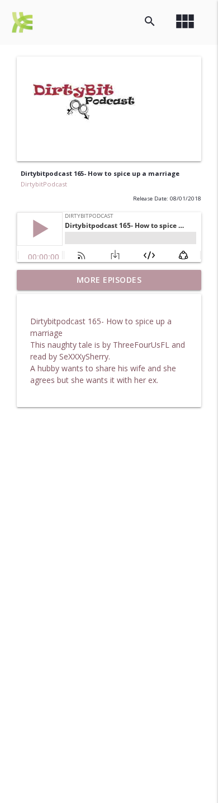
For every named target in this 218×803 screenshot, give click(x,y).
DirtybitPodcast (44, 184)
